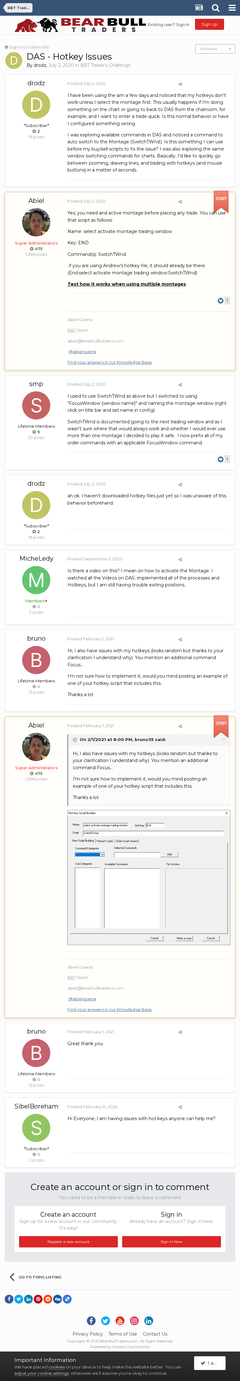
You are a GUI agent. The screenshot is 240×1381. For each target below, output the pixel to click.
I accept (215, 1363)
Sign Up (210, 24)
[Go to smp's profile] (36, 405)
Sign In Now (171, 1241)
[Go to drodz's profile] (13, 60)
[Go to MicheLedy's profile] (36, 580)
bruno (36, 638)
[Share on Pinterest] (38, 1299)
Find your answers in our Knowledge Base (110, 362)
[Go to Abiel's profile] (36, 222)
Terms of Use (122, 1334)
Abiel (36, 200)
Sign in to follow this (29, 47)
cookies (56, 1366)
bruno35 (144, 739)
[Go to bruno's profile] (36, 660)
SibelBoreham (36, 1106)
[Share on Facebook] (9, 1299)
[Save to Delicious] (67, 1299)
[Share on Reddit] (47, 1299)
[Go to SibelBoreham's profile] (36, 1128)
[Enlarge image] (149, 877)
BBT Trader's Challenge (105, 65)
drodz (40, 65)
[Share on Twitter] (18, 1299)
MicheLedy (36, 558)
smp (36, 384)
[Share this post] (180, 84)
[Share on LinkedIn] (28, 1299)
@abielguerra (82, 351)
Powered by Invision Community (120, 1346)
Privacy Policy (87, 1334)
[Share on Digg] (57, 1299)
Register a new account (69, 1241)
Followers (208, 48)
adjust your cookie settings (41, 1373)
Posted (87, 83)
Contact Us (155, 1334)
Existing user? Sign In (168, 24)
